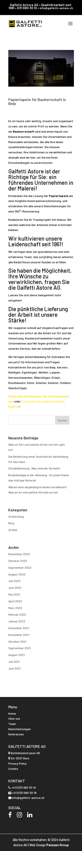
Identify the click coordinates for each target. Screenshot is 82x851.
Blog (11, 523)
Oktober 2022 (17, 561)
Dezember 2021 (18, 628)
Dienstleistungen (19, 729)
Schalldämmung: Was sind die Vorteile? (34, 468)
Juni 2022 (14, 587)
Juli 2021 (14, 661)
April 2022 (15, 601)
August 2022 (17, 574)
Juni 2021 (14, 668)
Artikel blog (16, 516)
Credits (13, 769)
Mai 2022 (14, 594)
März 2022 (15, 608)
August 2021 (16, 655)
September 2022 (19, 567)
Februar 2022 (17, 614)
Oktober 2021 (17, 641)
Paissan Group (57, 845)
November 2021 (18, 635)
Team (12, 724)
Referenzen (16, 734)
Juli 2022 (14, 581)
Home (12, 713)
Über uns (14, 718)
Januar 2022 (16, 621)
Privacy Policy (17, 763)
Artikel (12, 530)
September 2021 (19, 648)
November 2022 (19, 554)
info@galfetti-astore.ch (56, 8)
